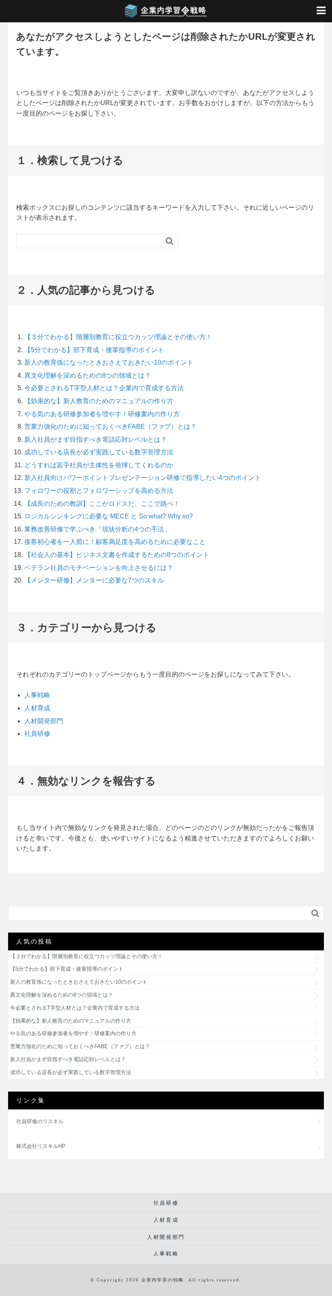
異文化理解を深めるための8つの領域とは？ (87, 375)
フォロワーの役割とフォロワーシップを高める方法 (98, 490)
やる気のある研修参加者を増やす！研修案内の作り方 (102, 414)
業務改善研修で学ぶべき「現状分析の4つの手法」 (97, 529)
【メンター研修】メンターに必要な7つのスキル (94, 580)
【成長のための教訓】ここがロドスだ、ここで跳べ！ (102, 503)
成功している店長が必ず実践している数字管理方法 (98, 452)
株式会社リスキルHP (41, 1146)
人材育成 (37, 708)
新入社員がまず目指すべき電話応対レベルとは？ (95, 439)
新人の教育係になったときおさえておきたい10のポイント (109, 362)
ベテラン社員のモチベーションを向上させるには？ (98, 567)
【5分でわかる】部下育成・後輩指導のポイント (94, 349)
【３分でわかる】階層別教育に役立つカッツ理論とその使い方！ (118, 336)
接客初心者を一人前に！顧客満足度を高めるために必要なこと (115, 541)
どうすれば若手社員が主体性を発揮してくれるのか (98, 465)
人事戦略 (37, 695)
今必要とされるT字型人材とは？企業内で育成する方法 (104, 388)
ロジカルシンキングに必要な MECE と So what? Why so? (108, 516)
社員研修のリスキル (40, 1121)
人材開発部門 (43, 721)
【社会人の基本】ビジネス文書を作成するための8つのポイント (116, 554)
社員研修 (37, 733)
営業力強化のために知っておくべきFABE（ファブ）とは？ (110, 426)
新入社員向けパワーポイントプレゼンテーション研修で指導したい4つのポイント (142, 477)
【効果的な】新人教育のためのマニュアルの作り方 (98, 401)
